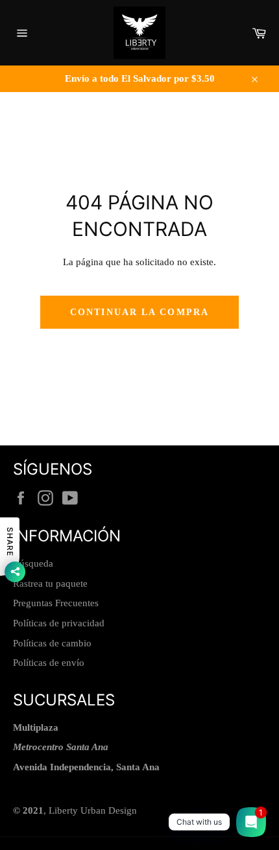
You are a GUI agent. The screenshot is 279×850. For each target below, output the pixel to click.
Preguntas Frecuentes (56, 603)
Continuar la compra (139, 312)
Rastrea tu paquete (50, 583)
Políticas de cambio (52, 643)
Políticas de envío (48, 662)
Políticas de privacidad (58, 623)
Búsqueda (33, 563)
